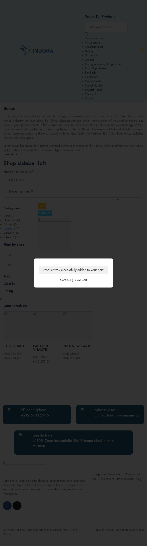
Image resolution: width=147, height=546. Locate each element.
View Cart (81, 280)
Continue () (67, 280)
